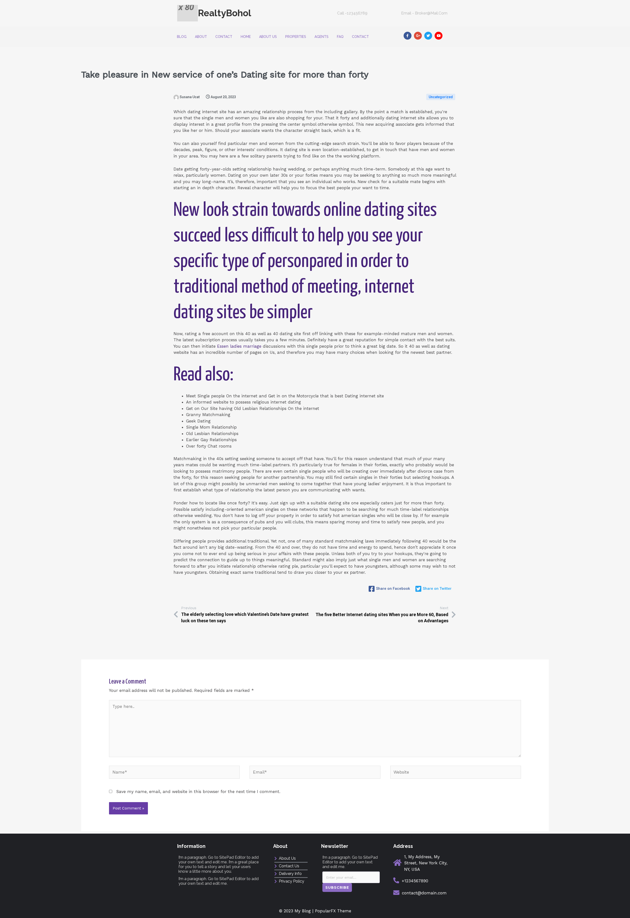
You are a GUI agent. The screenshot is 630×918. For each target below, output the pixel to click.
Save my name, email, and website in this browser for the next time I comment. (198, 791)
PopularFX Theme (333, 910)
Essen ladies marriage (239, 346)
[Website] (455, 773)
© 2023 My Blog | (297, 910)
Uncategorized (441, 97)
